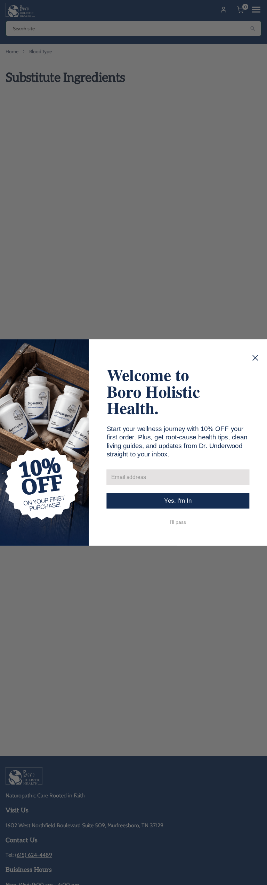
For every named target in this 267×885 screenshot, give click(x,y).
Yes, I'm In (178, 500)
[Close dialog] (255, 358)
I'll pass (178, 522)
